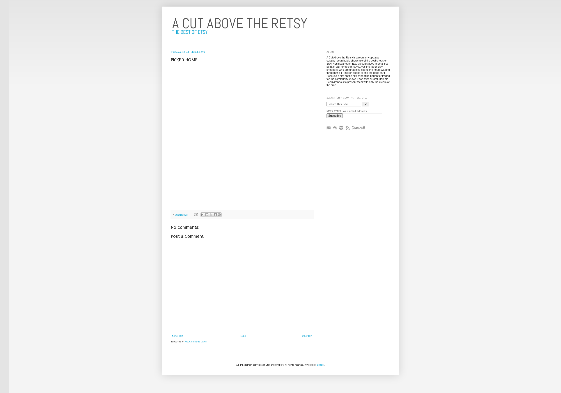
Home (243, 336)
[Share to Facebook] (215, 214)
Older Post (307, 336)
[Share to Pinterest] (219, 214)
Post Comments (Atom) (196, 341)
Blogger (320, 365)
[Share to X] (211, 214)
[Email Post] (196, 214)
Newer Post (177, 336)
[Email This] (203, 214)
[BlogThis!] (207, 214)
